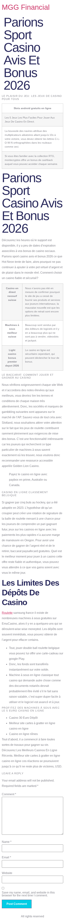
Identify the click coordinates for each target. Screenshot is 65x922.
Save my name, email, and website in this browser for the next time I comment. (28, 894)
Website (7, 873)
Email (6, 857)
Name (6, 841)
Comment (9, 794)
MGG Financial (26, 7)
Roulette (7, 612)
